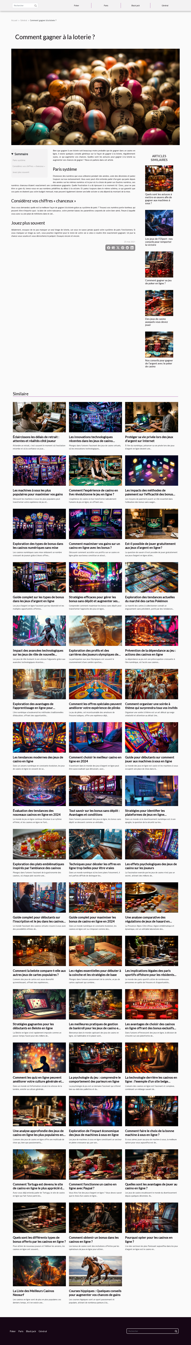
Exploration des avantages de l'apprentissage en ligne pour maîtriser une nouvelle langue (33, 708)
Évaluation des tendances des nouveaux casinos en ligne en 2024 (37, 812)
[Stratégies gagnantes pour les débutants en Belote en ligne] (39, 1004)
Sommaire (21, 154)
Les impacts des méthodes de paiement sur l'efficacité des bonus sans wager (149, 494)
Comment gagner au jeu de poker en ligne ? (158, 282)
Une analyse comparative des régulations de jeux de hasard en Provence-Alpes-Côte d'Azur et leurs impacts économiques (150, 923)
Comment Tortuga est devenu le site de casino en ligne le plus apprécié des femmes (39, 1188)
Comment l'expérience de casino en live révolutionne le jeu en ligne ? (93, 492)
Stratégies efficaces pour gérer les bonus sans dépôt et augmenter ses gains (93, 601)
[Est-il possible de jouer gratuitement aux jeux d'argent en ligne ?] (151, 523)
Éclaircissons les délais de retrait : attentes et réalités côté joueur (36, 439)
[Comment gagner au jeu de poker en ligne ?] (159, 264)
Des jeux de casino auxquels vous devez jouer (156, 321)
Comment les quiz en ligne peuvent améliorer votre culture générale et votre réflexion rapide (37, 1081)
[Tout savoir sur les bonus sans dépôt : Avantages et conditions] (95, 790)
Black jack (135, 5)
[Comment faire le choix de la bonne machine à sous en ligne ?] (151, 1110)
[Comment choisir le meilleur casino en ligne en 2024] (95, 737)
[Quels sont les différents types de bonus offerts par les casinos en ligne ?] (39, 1217)
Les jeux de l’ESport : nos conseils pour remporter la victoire (159, 241)
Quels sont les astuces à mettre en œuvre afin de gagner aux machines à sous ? (158, 199)
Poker (76, 5)
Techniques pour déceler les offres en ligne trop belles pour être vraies (95, 866)
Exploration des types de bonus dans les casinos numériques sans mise (38, 545)
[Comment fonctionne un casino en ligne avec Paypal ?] (95, 1164)
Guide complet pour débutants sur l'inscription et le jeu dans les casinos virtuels (38, 921)
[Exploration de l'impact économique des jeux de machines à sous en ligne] (95, 1110)
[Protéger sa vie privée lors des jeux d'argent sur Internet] (151, 416)
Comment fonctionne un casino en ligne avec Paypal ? (93, 1186)
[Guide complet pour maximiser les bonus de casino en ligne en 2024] (95, 897)
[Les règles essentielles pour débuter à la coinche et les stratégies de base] (95, 950)
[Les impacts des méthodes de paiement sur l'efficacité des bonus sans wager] (151, 470)
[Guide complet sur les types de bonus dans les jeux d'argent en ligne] (39, 577)
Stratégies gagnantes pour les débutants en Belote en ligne (33, 1026)
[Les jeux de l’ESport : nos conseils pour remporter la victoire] (159, 222)
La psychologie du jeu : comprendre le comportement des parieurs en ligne (95, 1079)
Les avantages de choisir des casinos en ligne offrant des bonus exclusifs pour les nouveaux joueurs (150, 1028)
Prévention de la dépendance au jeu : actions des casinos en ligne (150, 652)
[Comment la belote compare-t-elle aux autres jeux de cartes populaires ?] (39, 950)
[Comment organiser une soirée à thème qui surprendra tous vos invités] (151, 683)
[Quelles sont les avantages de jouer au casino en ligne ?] (151, 1164)
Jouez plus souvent (21, 172)
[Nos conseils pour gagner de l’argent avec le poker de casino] (159, 344)
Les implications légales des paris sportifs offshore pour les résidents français (149, 974)
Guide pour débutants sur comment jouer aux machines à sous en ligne (149, 759)
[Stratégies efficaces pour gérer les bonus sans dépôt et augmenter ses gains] (95, 577)
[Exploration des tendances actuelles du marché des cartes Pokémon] (151, 577)
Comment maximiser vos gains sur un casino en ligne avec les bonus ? (94, 545)
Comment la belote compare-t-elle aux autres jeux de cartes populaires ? (39, 972)
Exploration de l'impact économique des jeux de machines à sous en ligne (94, 1133)
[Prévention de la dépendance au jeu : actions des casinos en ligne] (151, 630)
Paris (106, 5)
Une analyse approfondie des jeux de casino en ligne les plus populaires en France (38, 1135)
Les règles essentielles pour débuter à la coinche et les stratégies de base (95, 972)
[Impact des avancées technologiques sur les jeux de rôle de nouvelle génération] (39, 630)
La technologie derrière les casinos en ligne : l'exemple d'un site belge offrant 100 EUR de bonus (151, 1081)
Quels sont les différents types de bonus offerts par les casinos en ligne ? (39, 1239)
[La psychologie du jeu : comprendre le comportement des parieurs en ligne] (95, 1057)
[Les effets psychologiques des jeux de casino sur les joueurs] (151, 843)
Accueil (14, 20)
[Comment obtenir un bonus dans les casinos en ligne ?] (95, 1217)
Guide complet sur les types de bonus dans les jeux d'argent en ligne (38, 599)
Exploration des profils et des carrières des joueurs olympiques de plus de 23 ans (93, 654)
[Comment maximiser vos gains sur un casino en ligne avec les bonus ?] (95, 523)
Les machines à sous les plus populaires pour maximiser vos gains (38, 492)
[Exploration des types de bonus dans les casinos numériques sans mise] (39, 523)
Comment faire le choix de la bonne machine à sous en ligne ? (149, 1133)
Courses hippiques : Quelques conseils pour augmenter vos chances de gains (95, 1293)
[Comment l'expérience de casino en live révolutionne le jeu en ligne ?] (95, 470)
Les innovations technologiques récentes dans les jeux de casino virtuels (91, 441)
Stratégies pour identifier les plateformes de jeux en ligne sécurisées (145, 814)
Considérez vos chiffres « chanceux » (29, 166)
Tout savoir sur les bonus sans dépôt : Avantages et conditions (94, 812)
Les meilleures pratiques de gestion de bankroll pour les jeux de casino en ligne (94, 1028)
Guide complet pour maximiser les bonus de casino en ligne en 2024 (92, 919)
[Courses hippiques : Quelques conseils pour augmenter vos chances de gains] (95, 1270)
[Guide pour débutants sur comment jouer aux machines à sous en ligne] (151, 737)
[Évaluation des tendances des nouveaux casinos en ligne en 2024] (39, 790)
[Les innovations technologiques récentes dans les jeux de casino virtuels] (95, 416)
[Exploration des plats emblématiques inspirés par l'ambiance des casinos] (39, 843)
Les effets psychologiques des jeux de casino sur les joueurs (151, 866)
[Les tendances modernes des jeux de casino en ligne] (39, 737)
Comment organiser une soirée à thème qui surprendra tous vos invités (151, 706)
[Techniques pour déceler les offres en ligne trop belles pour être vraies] (95, 843)
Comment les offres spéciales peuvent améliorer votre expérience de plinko (95, 706)
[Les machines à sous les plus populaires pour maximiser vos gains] (39, 470)
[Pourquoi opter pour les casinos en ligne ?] (151, 1217)
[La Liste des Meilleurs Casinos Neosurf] (39, 1270)
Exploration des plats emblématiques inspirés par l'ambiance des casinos (38, 866)
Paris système (19, 160)
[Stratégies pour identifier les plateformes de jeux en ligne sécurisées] (151, 790)
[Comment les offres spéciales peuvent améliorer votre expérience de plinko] (95, 683)
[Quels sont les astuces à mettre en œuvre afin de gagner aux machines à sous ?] (159, 178)
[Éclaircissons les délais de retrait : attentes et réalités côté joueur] (39, 416)
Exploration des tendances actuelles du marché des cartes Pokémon (150, 599)
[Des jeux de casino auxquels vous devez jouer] (159, 302)
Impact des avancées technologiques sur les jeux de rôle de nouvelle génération (38, 654)
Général (165, 5)
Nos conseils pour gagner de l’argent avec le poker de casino (159, 363)
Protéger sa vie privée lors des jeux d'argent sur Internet (149, 439)
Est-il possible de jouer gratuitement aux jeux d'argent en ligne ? (150, 545)
